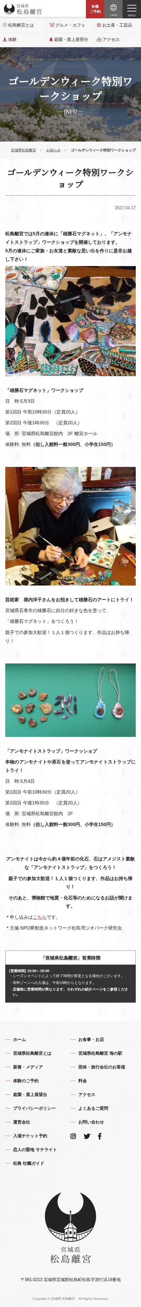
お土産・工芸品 (117, 25)
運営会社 (21, 1122)
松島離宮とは (21, 25)
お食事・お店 (91, 1039)
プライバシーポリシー (34, 1108)
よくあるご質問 (93, 1108)
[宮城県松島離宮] (23, 9)
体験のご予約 (26, 1080)
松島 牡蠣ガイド (28, 1163)
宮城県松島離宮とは (32, 1053)
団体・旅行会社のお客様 (101, 1067)
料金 (82, 1080)
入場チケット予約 (30, 1135)
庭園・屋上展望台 (71, 39)
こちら (40, 917)
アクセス (111, 39)
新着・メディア (28, 1067)
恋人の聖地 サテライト (35, 1149)
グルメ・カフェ (70, 25)
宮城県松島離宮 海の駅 (100, 1053)
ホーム (19, 1039)
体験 (12, 39)
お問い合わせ (91, 1122)
